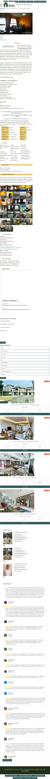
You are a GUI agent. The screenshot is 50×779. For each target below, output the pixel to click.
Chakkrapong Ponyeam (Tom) (20, 532)
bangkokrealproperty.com (19, 539)
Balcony (12, 145)
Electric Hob (13, 152)
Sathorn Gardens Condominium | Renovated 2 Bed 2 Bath (14, 304)
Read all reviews (7, 760)
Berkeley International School (6, 245)
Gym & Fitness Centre (15, 153)
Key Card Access (25, 153)
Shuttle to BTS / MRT (25, 157)
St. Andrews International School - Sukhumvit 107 (11, 247)
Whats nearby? (3, 39)
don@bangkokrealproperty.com (21, 553)
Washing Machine (25, 158)
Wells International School (6, 244)
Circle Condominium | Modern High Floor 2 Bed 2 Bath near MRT (15, 309)
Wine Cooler (3, 160)
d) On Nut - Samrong (18, 8)
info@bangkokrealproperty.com (20, 118)
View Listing (25, 450)
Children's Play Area (15, 146)
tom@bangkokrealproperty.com (21, 537)
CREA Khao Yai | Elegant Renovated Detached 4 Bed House (25, 513)
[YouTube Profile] (3, 545)
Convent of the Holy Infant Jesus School (9, 249)
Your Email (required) (4, 327)
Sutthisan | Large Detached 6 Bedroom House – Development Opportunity (25, 404)
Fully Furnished (3, 153)
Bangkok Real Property (18, 769)
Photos (1, 38)
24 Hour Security (3, 145)
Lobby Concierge (25, 155)
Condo (8, 8)
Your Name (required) (5, 321)
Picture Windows (14, 157)
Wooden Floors (14, 160)
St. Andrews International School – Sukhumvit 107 (15, 57)
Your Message (3, 330)
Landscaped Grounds (5, 155)
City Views (23, 146)
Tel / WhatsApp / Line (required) (7, 324)
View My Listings (18, 541)
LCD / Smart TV (14, 155)
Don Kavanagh (17, 548)
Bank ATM (23, 145)
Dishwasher (2, 152)
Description (2, 35)
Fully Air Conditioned (25, 152)
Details (1, 36)
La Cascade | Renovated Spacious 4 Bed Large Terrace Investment (25, 441)
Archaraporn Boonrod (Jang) (20, 563)
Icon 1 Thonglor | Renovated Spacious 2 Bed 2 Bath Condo (25, 477)
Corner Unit (23, 148)
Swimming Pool (14, 158)
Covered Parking (25, 150)
